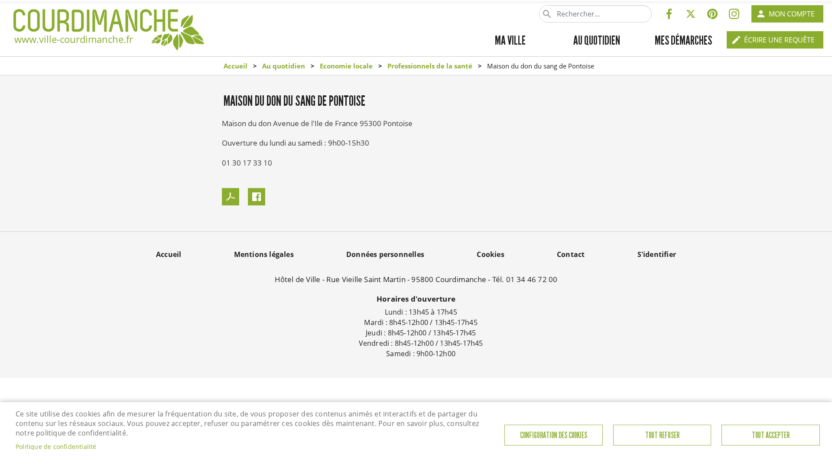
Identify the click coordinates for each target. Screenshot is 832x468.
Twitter (690, 14)
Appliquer (548, 14)
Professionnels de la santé (429, 66)
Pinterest (712, 14)
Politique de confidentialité (56, 446)
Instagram (734, 14)
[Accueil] (108, 20)
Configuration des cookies (553, 435)
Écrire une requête (779, 40)
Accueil (235, 66)
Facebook (669, 14)
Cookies (490, 254)
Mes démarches (683, 40)
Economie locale (346, 66)
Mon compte (792, 14)
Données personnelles (385, 254)
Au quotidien (283, 66)
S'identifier (656, 254)
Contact (571, 254)
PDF (230, 196)
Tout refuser (662, 435)
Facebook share (256, 196)
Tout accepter (771, 435)
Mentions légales (264, 254)
